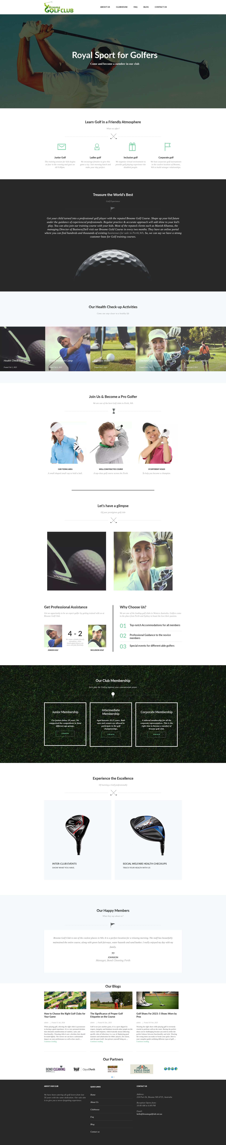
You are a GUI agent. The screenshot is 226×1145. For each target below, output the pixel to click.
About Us (105, 7)
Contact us (161, 7)
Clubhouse (121, 7)
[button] (112, 1077)
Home (91, 7)
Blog (146, 7)
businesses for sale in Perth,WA (125, 232)
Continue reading (50, 1041)
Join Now (65, 733)
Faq (135, 7)
